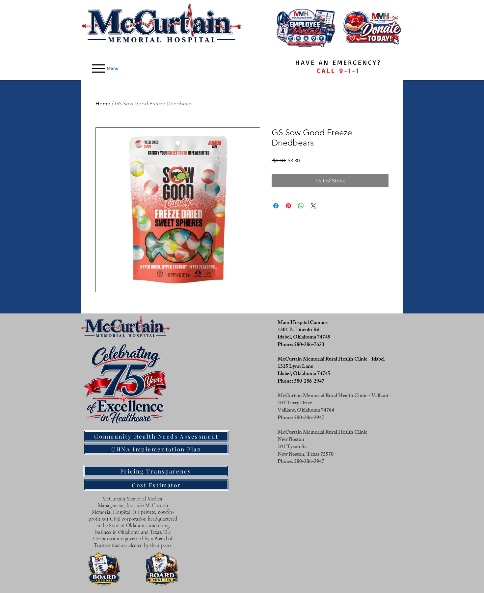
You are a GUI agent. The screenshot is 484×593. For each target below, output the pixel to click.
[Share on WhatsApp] (301, 206)
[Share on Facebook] (276, 206)
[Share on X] (313, 206)
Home (102, 103)
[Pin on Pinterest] (288, 206)
